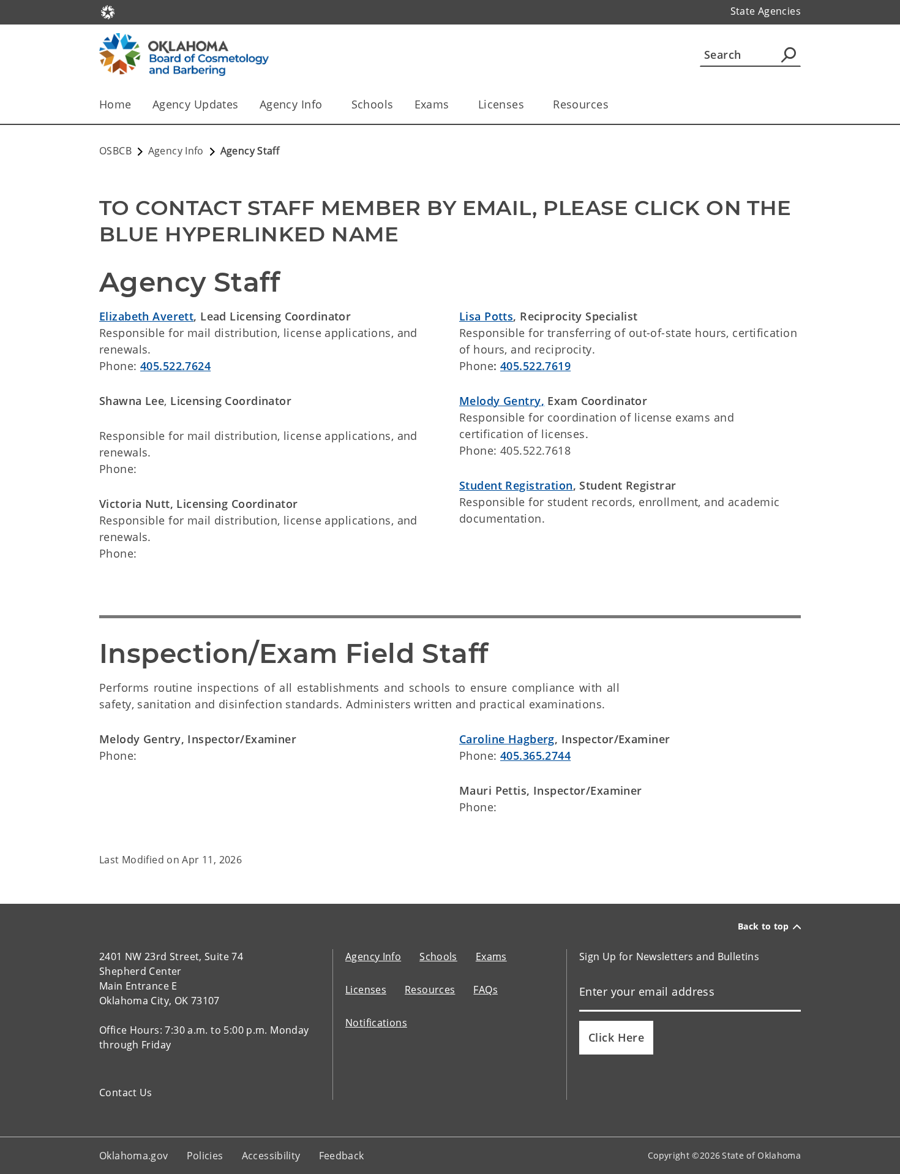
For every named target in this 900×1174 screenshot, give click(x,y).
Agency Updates (195, 104)
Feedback (341, 1155)
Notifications (376, 1022)
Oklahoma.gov (133, 1155)
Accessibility (271, 1155)
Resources (581, 104)
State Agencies (765, 11)
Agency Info (291, 104)
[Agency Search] (788, 54)
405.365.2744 (535, 755)
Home (115, 104)
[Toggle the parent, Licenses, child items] (528, 104)
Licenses (501, 104)
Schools (372, 104)
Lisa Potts (486, 316)
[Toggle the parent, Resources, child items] (613, 104)
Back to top (763, 926)
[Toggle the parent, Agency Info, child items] (327, 104)
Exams (431, 104)
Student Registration (516, 485)
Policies (205, 1155)
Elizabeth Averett (146, 316)
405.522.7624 (175, 365)
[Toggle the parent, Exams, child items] (453, 104)
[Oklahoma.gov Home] (107, 11)
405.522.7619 (535, 365)
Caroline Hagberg (507, 739)
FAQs (485, 989)
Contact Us (125, 1092)
